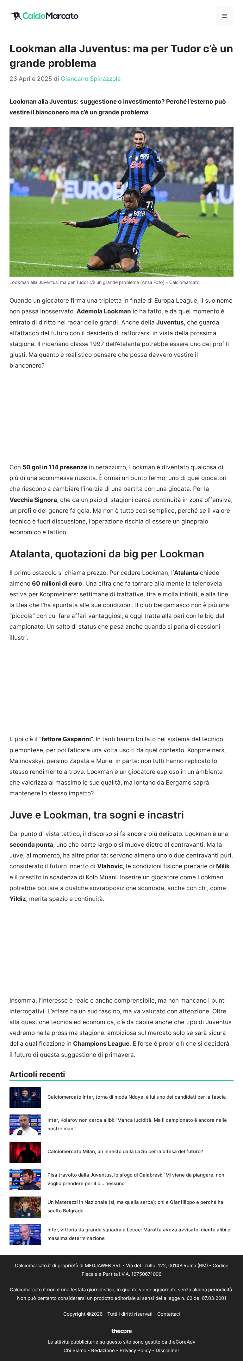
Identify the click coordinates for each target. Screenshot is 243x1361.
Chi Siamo (75, 1350)
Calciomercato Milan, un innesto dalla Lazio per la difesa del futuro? (125, 1151)
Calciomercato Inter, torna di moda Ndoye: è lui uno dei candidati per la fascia (136, 1097)
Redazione (103, 1350)
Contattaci (168, 1314)
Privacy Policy (135, 1350)
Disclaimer (167, 1350)
